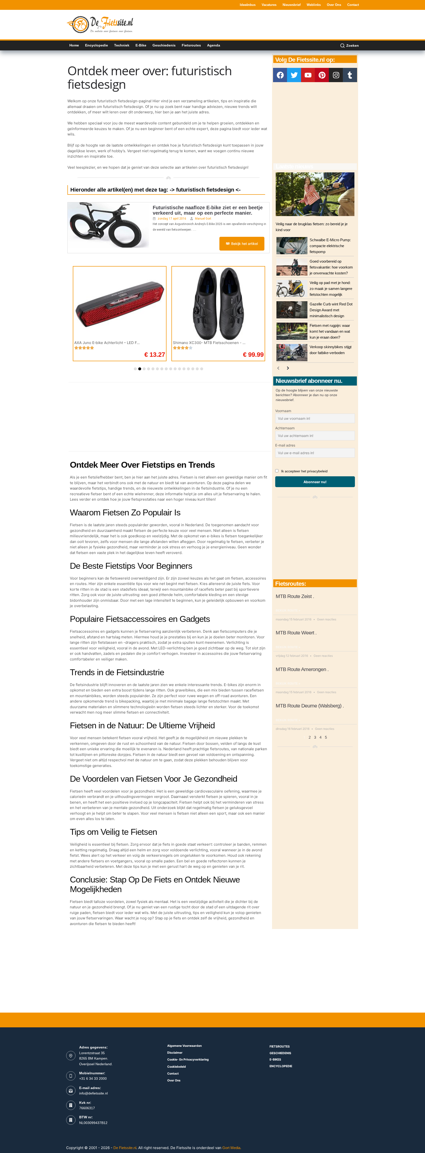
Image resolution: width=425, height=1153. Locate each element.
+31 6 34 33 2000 (93, 1078)
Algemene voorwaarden (184, 1046)
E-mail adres (285, 445)
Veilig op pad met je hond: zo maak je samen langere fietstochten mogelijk (331, 289)
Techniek (121, 45)
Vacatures (269, 5)
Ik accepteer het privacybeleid (304, 471)
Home (74, 45)
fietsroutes (280, 1046)
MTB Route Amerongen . (302, 669)
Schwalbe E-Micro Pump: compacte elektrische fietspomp (330, 246)
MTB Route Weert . (296, 632)
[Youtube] (308, 75)
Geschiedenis (164, 45)
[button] (135, 368)
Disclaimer (174, 1052)
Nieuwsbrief (292, 5)
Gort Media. (231, 1148)
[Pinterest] (322, 75)
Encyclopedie (96, 45)
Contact (353, 5)
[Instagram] (336, 75)
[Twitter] (294, 75)
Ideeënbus (248, 5)
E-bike (141, 45)
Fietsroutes (191, 45)
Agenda (213, 45)
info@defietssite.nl (93, 1093)
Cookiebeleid (176, 1066)
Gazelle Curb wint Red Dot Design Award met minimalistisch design (331, 310)
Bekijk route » (288, 610)
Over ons (334, 5)
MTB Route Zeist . (295, 596)
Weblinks (314, 5)
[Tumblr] (350, 75)
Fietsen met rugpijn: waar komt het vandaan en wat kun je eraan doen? (330, 331)
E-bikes (275, 1059)
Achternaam (285, 428)
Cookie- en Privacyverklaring (188, 1059)
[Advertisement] (269, 24)
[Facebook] (280, 75)
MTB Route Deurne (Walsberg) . (310, 705)
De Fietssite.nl (124, 1148)
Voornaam (283, 411)
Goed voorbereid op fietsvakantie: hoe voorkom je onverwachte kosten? (331, 267)
